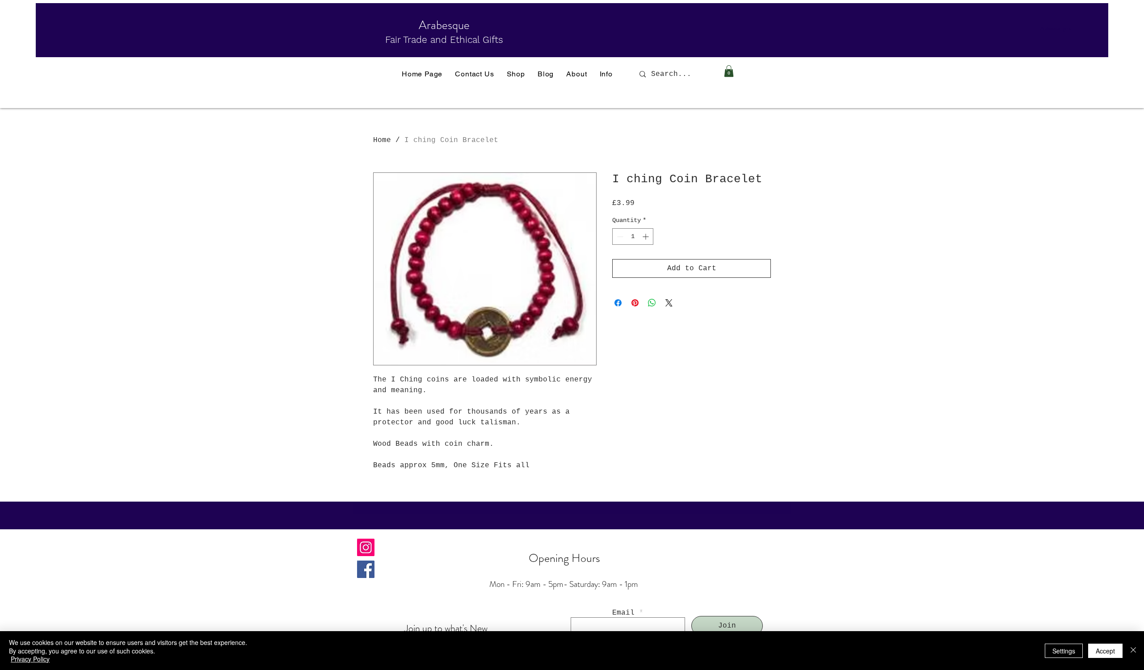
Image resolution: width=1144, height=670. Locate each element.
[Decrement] (619, 236)
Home (382, 140)
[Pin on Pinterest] (635, 302)
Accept (1105, 650)
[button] (729, 71)
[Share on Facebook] (618, 302)
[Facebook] (365, 569)
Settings (1063, 650)
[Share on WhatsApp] (652, 302)
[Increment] (646, 236)
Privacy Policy (30, 658)
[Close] (1133, 650)
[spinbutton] (633, 236)
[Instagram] (365, 547)
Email (623, 612)
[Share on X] (669, 302)
